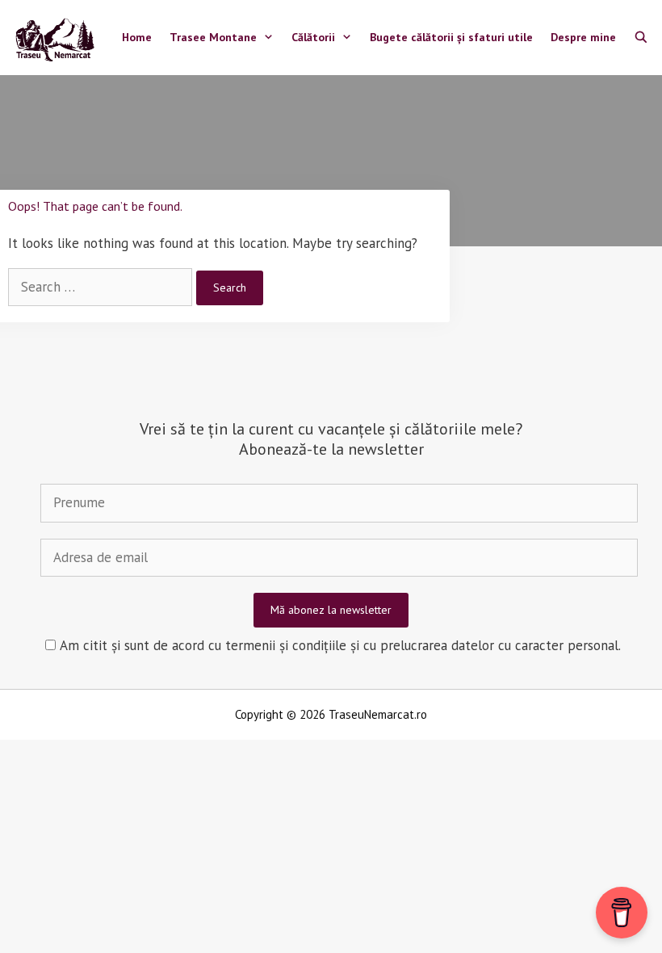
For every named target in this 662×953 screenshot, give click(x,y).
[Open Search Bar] (641, 38)
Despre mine (583, 37)
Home (137, 37)
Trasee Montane (213, 37)
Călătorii (313, 37)
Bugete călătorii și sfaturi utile (451, 37)
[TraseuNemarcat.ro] (58, 37)
